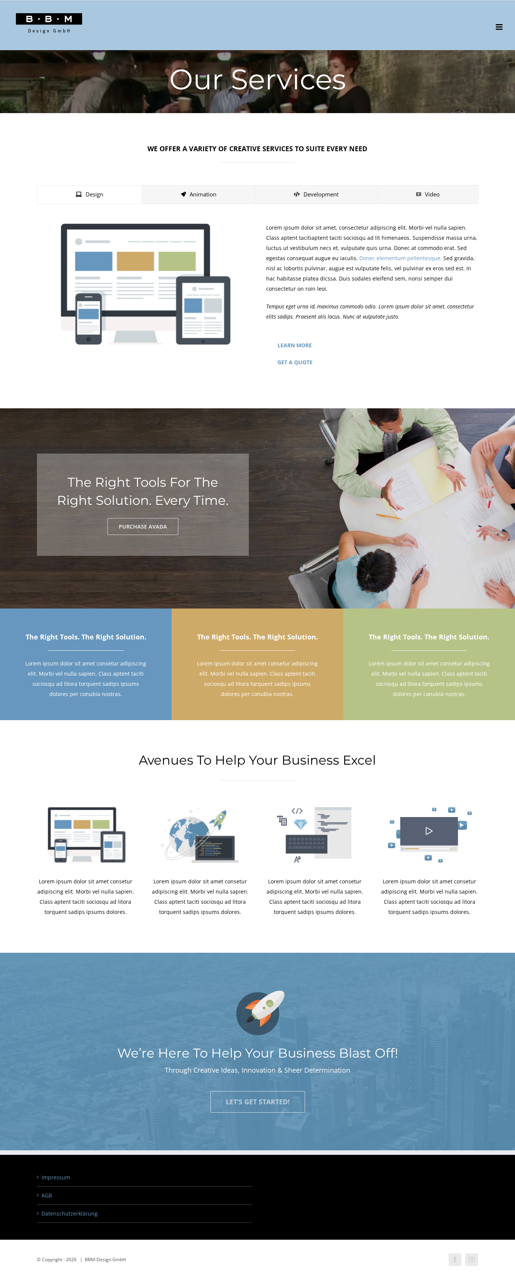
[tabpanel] (257, 298)
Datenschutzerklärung (69, 1213)
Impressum (55, 1177)
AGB (46, 1195)
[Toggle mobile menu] (500, 27)
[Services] (257, 56)
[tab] (90, 194)
